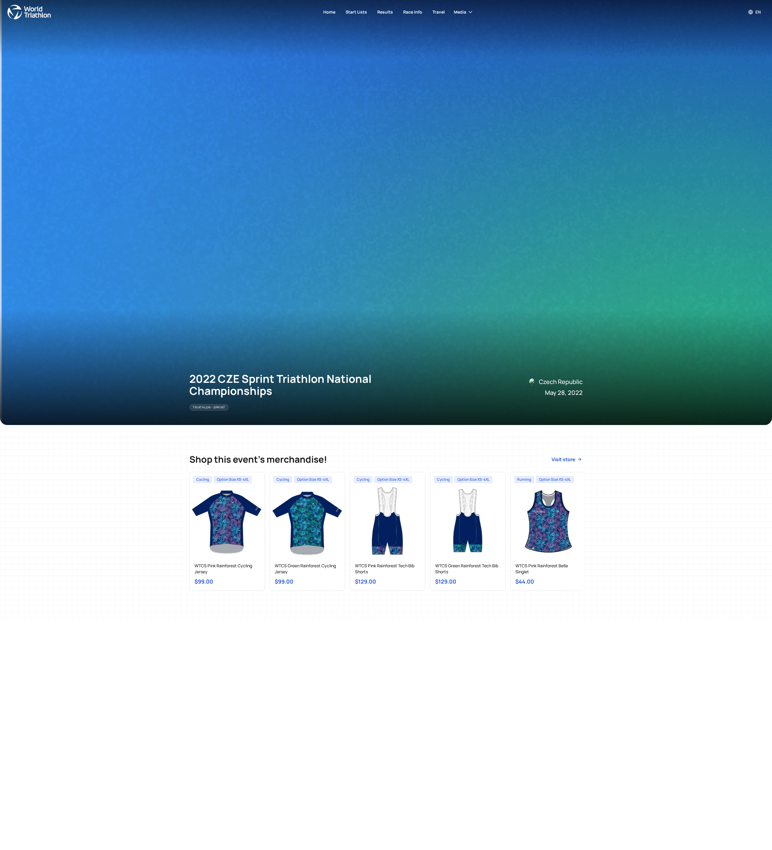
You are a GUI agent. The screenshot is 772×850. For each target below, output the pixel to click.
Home (329, 12)
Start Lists (356, 12)
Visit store (563, 459)
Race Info (412, 12)
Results (385, 12)
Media (460, 12)
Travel (438, 12)
